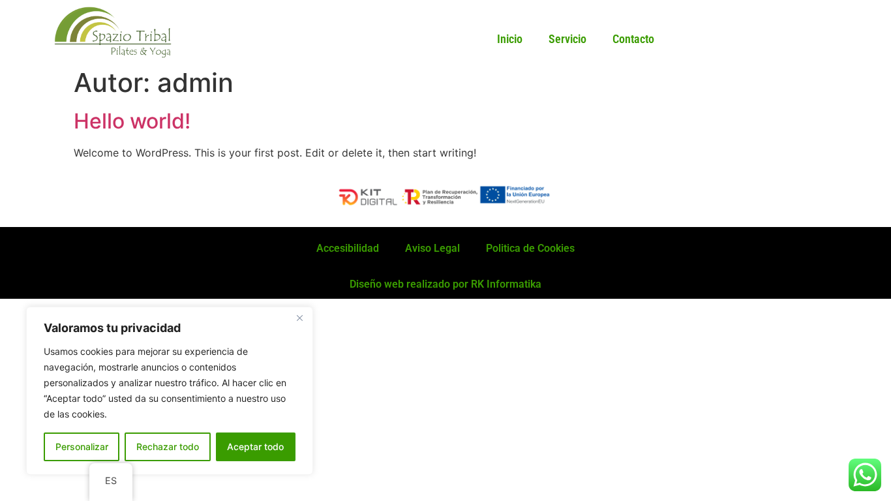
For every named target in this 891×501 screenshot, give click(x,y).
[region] (169, 391)
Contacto (633, 39)
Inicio (509, 39)
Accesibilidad (347, 248)
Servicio (567, 39)
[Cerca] (299, 318)
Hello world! (132, 121)
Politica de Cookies (530, 248)
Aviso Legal (432, 248)
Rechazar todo (167, 446)
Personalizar (81, 446)
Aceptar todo (255, 446)
